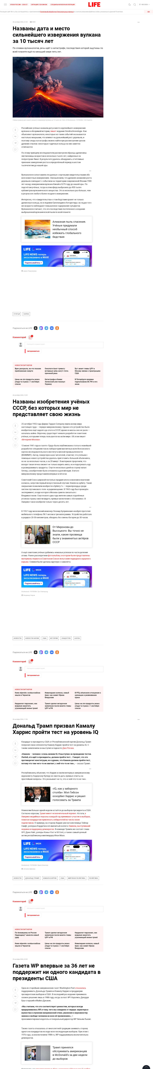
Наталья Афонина (29, 869)
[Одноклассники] (57, 328)
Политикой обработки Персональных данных (57, 12)
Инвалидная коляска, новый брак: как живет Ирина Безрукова (57, 695)
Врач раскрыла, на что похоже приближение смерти (28, 369)
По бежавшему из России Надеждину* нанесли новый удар (27, 968)
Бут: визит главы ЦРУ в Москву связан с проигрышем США (87, 370)
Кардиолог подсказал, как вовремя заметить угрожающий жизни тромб (26, 705)
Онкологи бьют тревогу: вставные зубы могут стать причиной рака (56, 370)
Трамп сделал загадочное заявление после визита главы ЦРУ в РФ (58, 705)
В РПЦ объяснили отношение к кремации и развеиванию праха (88, 695)
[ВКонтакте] (52, 328)
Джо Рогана (68, 748)
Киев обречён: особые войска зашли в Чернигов (27, 693)
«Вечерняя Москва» (30, 439)
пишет (53, 131)
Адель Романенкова (30, 271)
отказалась (80, 1021)
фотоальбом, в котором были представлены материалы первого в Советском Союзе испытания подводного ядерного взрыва (56, 558)
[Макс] (41, 328)
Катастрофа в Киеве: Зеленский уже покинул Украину (55, 381)
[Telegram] (46, 328)
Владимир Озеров (29, 595)
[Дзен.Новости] (35, 328)
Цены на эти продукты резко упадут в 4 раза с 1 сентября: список (27, 381)
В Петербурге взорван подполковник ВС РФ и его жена (86, 381)
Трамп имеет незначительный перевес (58, 813)
